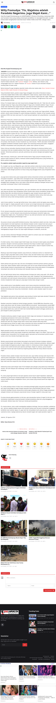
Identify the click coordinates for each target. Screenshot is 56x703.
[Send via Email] (18, 26)
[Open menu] (2, 2)
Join (25, 644)
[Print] (53, 26)
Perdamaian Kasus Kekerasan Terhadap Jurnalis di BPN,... (42, 488)
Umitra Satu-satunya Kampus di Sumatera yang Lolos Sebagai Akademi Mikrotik (14, 432)
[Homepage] (28, 2)
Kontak (52, 659)
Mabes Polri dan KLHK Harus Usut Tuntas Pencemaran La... (12, 563)
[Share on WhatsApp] (8, 26)
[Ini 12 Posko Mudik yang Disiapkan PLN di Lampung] (32, 617)
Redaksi (52, 656)
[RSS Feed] (10, 458)
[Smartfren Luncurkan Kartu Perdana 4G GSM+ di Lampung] (32, 631)
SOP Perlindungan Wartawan (36, 657)
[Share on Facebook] (2, 26)
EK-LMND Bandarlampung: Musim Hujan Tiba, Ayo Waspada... (13, 538)
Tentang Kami (46, 656)
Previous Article (23, 429)
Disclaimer (34, 659)
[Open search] (53, 2)
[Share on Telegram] (15, 26)
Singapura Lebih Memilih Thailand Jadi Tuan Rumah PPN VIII (40, 432)
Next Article (32, 429)
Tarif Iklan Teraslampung (44, 659)
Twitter (30, 81)
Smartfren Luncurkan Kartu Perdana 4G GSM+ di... (46, 629)
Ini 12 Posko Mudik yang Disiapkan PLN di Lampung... (45, 615)
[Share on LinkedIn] (12, 26)
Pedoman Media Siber (49, 657)
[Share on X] (5, 26)
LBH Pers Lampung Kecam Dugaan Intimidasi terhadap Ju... (13, 488)
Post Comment (48, 590)
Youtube (28, 83)
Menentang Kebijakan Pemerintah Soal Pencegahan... (45, 622)
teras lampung (12, 454)
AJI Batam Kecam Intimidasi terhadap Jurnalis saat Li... (13, 513)
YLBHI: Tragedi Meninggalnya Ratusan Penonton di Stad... (39, 538)
